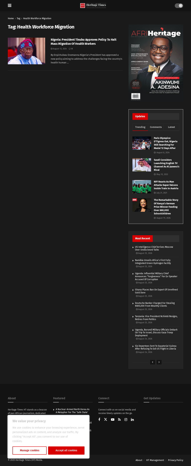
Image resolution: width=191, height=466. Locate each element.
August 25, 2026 (145, 253)
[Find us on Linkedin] (132, 420)
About (139, 460)
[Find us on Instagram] (125, 420)
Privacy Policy (175, 460)
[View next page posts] (159, 362)
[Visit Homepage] (93, 5)
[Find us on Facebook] (99, 420)
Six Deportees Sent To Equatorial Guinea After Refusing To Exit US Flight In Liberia (155, 347)
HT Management (155, 460)
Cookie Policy (31, 441)
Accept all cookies (66, 450)
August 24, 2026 (145, 339)
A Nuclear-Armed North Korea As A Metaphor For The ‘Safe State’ (73, 411)
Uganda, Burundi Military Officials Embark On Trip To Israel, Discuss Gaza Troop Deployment (156, 332)
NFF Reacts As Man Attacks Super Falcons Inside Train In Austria (166, 185)
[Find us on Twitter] (105, 419)
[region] (48, 437)
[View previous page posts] (152, 362)
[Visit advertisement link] (156, 63)
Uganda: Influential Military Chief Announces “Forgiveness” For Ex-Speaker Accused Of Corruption (156, 276)
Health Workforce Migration (37, 18)
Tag (18, 18)
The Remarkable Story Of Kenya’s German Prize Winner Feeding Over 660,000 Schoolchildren (166, 207)
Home (11, 18)
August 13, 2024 (59, 49)
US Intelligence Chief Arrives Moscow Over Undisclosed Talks (154, 248)
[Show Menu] (9, 5)
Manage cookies (29, 450)
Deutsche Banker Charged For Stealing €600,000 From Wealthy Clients (155, 304)
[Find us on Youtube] (112, 420)
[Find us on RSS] (119, 420)
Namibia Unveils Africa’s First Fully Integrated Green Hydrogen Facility (153, 262)
